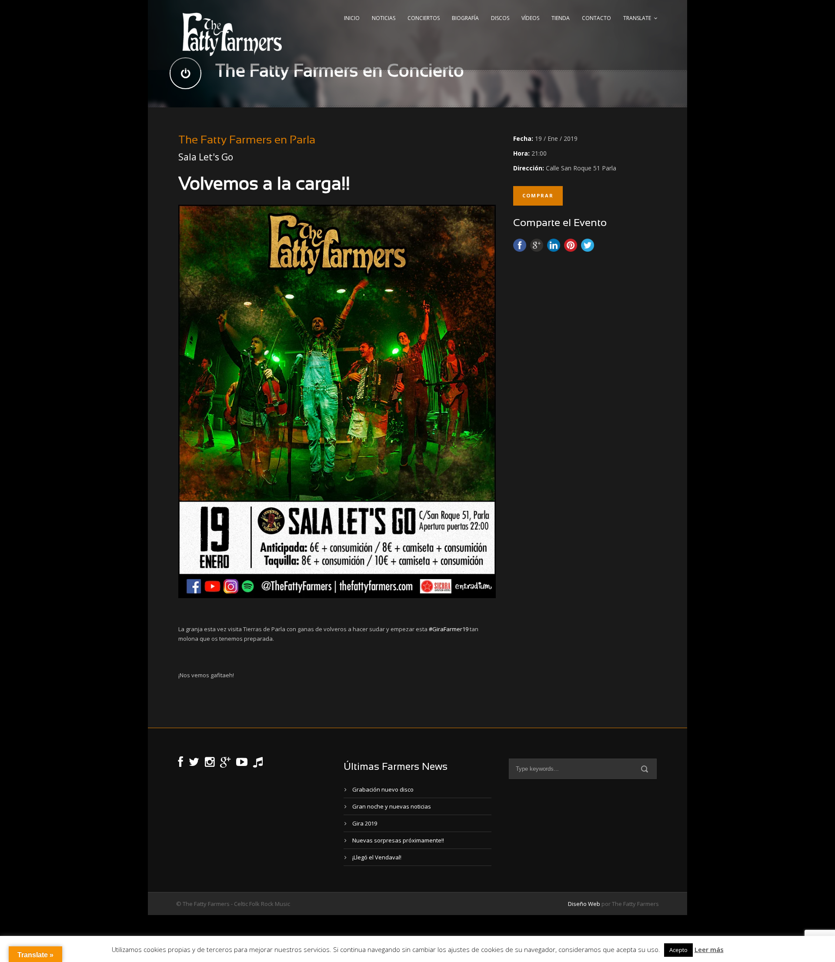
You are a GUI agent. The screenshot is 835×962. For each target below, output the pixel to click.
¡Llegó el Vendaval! (376, 857)
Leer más (709, 949)
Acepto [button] (678, 950)
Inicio (352, 18)
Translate (637, 18)
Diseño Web (584, 904)
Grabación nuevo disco (383, 789)
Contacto (596, 18)
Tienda (560, 18)
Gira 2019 (364, 823)
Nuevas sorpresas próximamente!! (398, 840)
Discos (500, 18)
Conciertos (423, 18)
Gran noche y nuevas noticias (391, 806)
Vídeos (530, 18)
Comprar (538, 195)
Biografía (465, 18)
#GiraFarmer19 (448, 629)
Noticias (383, 18)
